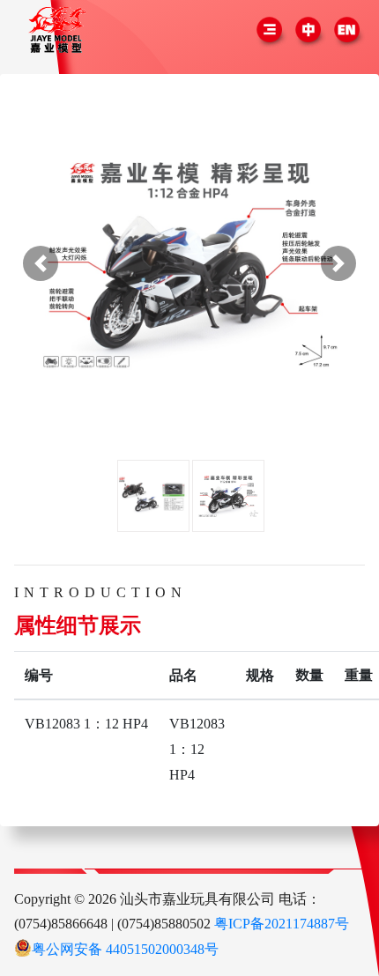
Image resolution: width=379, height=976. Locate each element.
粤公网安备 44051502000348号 (125, 949)
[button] (40, 263)
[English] (347, 31)
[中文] (310, 31)
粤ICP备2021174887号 (281, 923)
